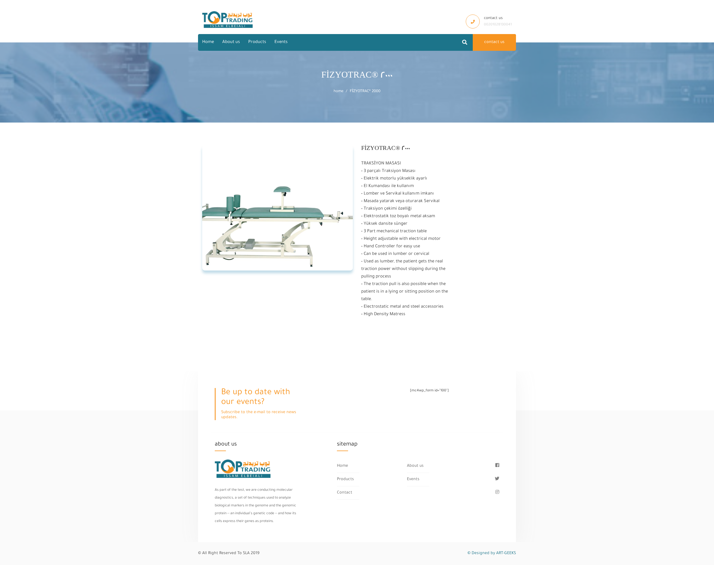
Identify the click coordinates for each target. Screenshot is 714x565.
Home (208, 42)
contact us (494, 42)
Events (281, 42)
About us (231, 42)
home (338, 91)
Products (257, 42)
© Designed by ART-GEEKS (491, 553)
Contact (344, 493)
